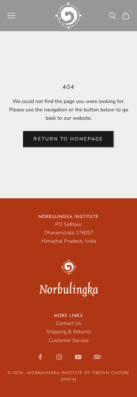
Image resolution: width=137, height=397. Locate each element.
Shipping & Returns (68, 331)
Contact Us (68, 323)
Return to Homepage (68, 139)
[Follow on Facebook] (40, 357)
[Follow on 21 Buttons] (97, 357)
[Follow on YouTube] (78, 357)
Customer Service (68, 340)
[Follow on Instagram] (59, 357)
